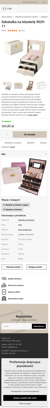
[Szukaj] (33, 8)
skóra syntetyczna (24, 230)
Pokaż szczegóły (25, 403)
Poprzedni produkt (13, 267)
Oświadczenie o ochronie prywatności (25, 391)
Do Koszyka (29, 134)
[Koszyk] (39, 8)
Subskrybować (39, 326)
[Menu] (45, 8)
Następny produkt (35, 267)
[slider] (12, 31)
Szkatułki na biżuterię (26, 220)
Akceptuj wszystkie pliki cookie (25, 398)
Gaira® (12, 147)
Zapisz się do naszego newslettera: (24, 320)
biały (20, 225)
